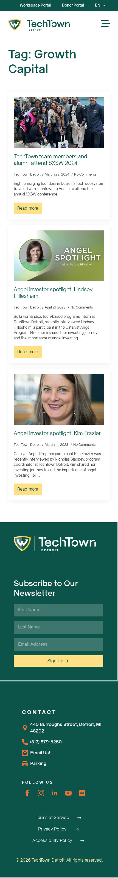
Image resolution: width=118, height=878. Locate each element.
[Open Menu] (105, 24)
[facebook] (27, 793)
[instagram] (41, 793)
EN (97, 5)
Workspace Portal (35, 5)
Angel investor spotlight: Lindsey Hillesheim (53, 292)
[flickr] (82, 793)
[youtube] (68, 793)
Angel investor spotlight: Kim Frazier (57, 433)
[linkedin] (54, 793)
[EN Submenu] (105, 5)
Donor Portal (73, 5)
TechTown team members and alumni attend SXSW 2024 (50, 160)
